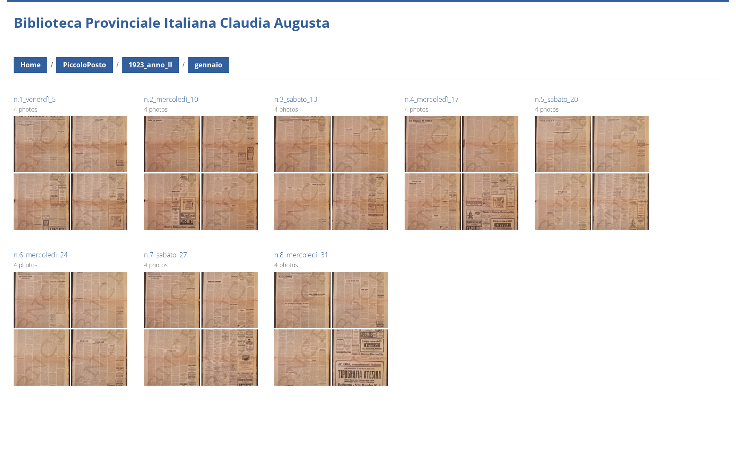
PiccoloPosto (84, 64)
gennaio (208, 64)
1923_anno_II (150, 64)
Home (30, 64)
